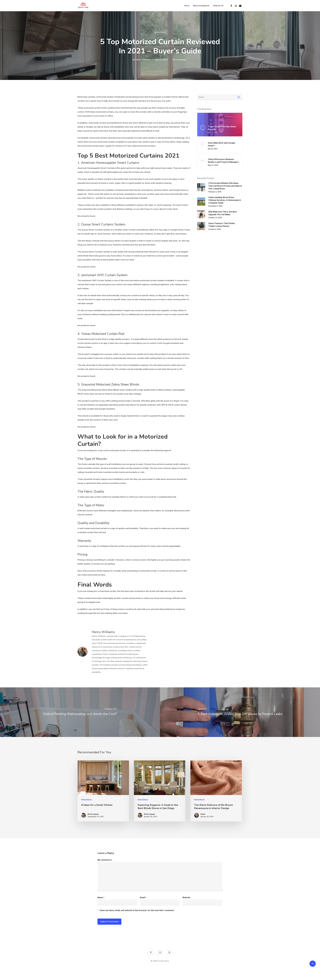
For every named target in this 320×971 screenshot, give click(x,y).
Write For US (218, 5)
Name (101, 897)
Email (143, 897)
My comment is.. (105, 860)
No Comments (179, 59)
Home (186, 5)
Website (186, 897)
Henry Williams (143, 59)
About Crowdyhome (201, 5)
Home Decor (160, 32)
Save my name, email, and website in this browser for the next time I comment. (137, 910)
